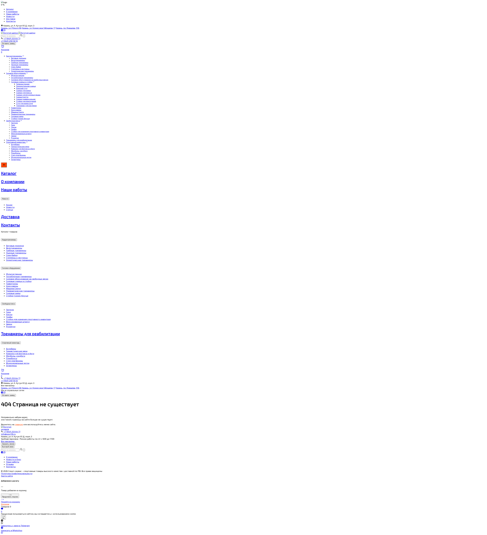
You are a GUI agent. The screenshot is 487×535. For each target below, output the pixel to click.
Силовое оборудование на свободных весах (29, 80)
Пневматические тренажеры (23, 114)
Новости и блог (13, 459)
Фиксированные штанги (21, 134)
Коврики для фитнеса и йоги (23, 149)
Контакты (11, 21)
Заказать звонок (8, 444)
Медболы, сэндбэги (19, 151)
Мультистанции (17, 75)
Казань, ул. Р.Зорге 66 (11, 28)
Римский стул (21, 88)
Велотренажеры (18, 60)
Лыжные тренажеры (19, 65)
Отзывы (10, 464)
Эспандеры (16, 159)
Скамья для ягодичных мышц (28, 95)
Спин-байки (16, 67)
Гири (13, 125)
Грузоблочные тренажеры (22, 77)
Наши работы (12, 14)
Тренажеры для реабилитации (19, 140)
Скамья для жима (23, 90)
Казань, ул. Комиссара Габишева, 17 (38, 28)
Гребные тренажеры (19, 62)
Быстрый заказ (7, 447)
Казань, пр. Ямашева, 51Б (67, 28)
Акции (9, 205)
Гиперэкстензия (22, 84)
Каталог (10, 9)
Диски (13, 127)
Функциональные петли (21, 157)
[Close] (2, 486)
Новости (10, 16)
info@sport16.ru (8, 434)
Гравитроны (16, 108)
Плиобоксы (15, 153)
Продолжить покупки (10, 497)
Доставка (10, 18)
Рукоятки (15, 138)
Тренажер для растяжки (26, 105)
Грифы (14, 129)
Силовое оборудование (16, 73)
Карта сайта (7, 476)
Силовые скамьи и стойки (22, 82)
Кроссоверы (16, 110)
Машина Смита (17, 112)
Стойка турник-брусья (20, 118)
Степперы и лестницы (20, 69)
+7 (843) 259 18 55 (9, 41)
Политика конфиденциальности (16, 473)
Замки (13, 136)
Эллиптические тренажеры (22, 71)
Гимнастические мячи (20, 146)
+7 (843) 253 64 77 (12, 38)
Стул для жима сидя (24, 103)
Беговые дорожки (18, 58)
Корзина (5, 504)
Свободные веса (13, 121)
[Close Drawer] (4, 164)
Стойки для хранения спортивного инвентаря (30, 131)
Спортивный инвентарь (16, 142)
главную (19, 424)
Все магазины (7, 441)
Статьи (9, 209)
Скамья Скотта (22, 97)
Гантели (14, 123)
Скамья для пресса (24, 93)
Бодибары (15, 144)
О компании (12, 11)
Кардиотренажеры (14, 56)
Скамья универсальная (25, 99)
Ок (3, 518)
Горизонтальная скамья (26, 86)
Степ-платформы (18, 155)
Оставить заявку (8, 44)
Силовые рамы (17, 116)
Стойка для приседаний (26, 101)
